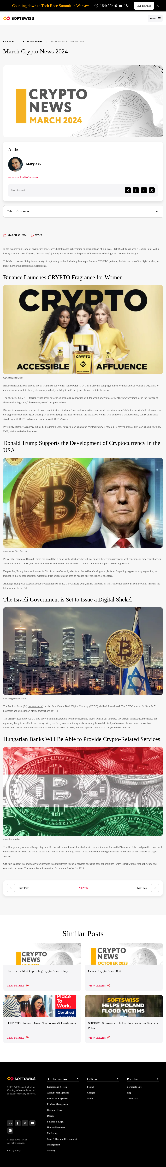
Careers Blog (32, 41)
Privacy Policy (14, 1150)
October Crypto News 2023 (104, 971)
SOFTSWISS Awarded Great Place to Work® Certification (41, 1023)
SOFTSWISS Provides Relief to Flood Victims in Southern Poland (123, 1025)
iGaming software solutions (19, 1090)
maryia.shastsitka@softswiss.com (23, 177)
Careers (9, 41)
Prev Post (24, 888)
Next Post (142, 888)
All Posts (83, 888)
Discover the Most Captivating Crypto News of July (37, 971)
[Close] (158, 6)
